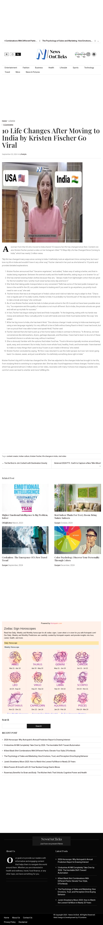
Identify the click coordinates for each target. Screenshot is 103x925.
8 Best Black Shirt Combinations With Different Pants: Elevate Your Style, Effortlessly (40, 751)
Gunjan (57, 523)
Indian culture (24, 456)
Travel (7, 72)
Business (39, 68)
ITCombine (82, 917)
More (18, 72)
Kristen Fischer (35, 456)
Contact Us (27, 918)
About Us (16, 918)
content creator (12, 456)
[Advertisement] (54, 19)
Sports (75, 68)
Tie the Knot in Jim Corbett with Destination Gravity (24, 463)
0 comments (8, 125)
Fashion (26, 68)
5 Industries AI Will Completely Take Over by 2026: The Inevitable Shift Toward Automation (42, 745)
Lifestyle (63, 68)
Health (51, 68)
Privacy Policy (10, 922)
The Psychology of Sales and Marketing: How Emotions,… (53, 41)
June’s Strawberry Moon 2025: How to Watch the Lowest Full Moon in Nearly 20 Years (40, 762)
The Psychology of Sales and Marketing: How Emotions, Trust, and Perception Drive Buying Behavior (46, 756)
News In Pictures (33, 72)
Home (4, 121)
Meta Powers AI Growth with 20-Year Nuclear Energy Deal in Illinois (32, 767)
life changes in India (50, 456)
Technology (89, 68)
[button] (7, 54)
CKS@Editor (7, 523)
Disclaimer (23, 922)
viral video (62, 456)
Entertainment (11, 68)
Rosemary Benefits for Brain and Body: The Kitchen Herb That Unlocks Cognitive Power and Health (45, 773)
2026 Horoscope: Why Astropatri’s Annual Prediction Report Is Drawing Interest (37, 740)
